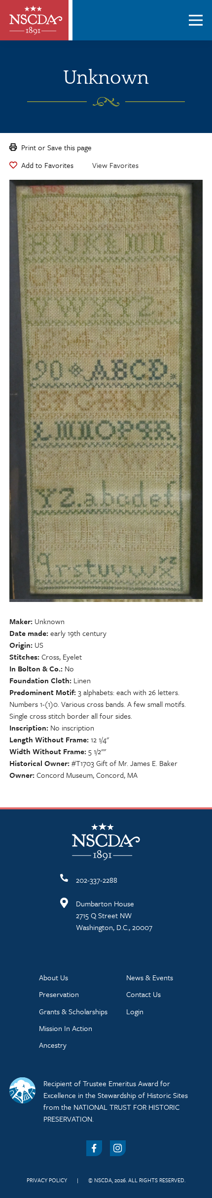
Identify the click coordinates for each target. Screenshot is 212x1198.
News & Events (149, 977)
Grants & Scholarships (73, 1011)
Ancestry (53, 1044)
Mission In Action (65, 1028)
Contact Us (143, 994)
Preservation (59, 994)
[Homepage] (36, 20)
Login (134, 1011)
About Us (53, 977)
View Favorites (115, 165)
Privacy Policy (47, 1180)
